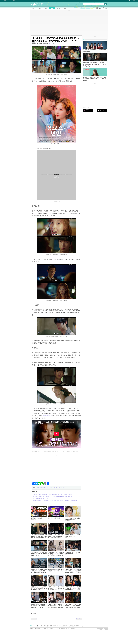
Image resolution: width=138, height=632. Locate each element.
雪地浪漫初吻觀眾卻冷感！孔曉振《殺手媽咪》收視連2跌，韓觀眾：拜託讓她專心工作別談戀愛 (39, 571)
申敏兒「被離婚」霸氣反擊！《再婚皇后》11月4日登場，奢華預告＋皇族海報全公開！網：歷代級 (73, 606)
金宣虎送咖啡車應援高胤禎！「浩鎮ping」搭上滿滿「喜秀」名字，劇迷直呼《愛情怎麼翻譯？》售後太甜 (39, 536)
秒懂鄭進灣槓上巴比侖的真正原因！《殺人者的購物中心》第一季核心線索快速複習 (39, 588)
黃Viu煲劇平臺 (47, 415)
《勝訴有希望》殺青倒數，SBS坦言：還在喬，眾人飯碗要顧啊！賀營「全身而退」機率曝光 (56, 588)
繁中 (130, 0)
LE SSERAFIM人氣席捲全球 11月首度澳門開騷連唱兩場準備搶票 (94, 50)
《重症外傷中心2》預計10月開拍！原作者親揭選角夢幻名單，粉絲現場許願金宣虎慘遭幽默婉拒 (56, 606)
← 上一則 (34, 618)
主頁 (31, 626)
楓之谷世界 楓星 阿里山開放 (54, 518)
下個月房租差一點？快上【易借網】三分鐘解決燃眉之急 (72, 553)
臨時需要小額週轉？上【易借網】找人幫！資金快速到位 (73, 535)
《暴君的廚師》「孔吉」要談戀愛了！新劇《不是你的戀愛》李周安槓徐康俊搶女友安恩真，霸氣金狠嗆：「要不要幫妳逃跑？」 (73, 588)
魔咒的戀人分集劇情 (41, 487)
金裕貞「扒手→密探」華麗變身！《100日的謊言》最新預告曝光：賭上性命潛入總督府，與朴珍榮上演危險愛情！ (94, 64)
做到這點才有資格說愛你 (37, 518)
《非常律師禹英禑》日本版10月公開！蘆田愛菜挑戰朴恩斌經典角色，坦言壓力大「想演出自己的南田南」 (56, 554)
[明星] (46, 8)
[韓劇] (52, 8)
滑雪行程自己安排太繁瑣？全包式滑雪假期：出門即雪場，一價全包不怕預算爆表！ (56, 570)
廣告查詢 (68, 629)
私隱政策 (63, 629)
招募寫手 (73, 629)
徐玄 (59, 487)
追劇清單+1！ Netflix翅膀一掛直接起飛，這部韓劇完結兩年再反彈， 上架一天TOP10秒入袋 (55, 536)
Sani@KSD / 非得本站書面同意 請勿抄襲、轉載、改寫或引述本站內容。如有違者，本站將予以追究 (55, 451)
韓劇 (33, 43)
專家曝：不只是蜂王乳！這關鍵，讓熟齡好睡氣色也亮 (73, 518)
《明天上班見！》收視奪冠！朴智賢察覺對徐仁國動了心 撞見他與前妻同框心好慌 (39, 554)
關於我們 (52, 629)
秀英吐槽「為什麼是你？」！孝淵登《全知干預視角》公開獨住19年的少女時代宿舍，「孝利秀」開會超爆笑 (94, 78)
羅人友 (55, 487)
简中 (134, 0)
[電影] (59, 8)
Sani (50, 43)
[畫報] (65, 8)
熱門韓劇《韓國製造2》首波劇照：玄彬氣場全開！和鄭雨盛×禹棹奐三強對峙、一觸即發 (38, 606)
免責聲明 (58, 629)
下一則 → (78, 618)
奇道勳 (63, 487)
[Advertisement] (56, 468)
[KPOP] (39, 8)
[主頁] (33, 8)
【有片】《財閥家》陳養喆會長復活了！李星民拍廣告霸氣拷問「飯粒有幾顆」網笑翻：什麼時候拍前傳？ (73, 571)
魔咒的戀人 (50, 487)
